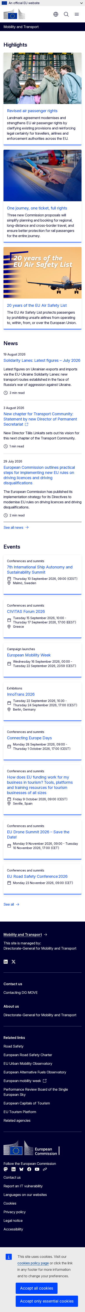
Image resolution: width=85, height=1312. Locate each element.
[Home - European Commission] (14, 14)
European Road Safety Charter (27, 1055)
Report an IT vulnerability (23, 1186)
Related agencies (17, 1120)
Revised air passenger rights (32, 111)
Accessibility (13, 1229)
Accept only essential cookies (47, 1301)
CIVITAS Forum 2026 (26, 611)
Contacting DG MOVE (20, 992)
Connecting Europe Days (29, 738)
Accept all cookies (36, 1288)
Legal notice (13, 1220)
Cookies (9, 1203)
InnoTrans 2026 (21, 694)
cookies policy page (33, 1263)
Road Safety (13, 1046)
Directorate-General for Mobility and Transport (39, 1015)
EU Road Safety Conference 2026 (37, 876)
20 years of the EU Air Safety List (37, 305)
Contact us (12, 1177)
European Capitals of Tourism (26, 1103)
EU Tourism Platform (19, 1112)
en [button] (56, 14)
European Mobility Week (29, 655)
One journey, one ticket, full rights (37, 208)
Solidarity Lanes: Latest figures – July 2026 (41, 360)
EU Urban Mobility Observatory (27, 1063)
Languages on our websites (25, 1194)
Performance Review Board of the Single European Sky (35, 1092)
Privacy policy (14, 1212)
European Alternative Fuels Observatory (34, 1072)
